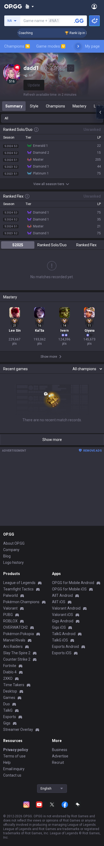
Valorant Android (66, 608)
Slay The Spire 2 (16, 653)
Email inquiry (14, 769)
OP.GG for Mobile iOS (69, 589)
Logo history (13, 562)
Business (59, 750)
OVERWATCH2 (15, 627)
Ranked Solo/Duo (52, 245)
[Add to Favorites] (70, 68)
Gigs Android (62, 621)
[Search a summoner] (79, 20)
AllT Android (62, 595)
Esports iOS (61, 653)
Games (9, 697)
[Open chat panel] (100, 112)
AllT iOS (58, 602)
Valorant (10, 608)
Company (11, 550)
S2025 (17, 245)
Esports (9, 717)
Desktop (10, 691)
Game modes (50, 46)
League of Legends (19, 583)
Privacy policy (15, 750)
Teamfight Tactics (18, 589)
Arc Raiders (13, 646)
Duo (6, 704)
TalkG (8, 710)
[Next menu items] (78, 46)
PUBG (8, 614)
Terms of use (14, 756)
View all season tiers (48, 184)
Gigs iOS (59, 627)
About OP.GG (14, 543)
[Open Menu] (94, 6)
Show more (52, 439)
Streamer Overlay (18, 729)
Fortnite (9, 666)
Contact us (12, 775)
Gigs (6, 723)
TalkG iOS (60, 640)
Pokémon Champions (21, 602)
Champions (16, 46)
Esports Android (65, 646)
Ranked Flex (86, 245)
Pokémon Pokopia (18, 634)
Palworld (10, 595)
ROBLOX (10, 621)
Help (7, 762)
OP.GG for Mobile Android (73, 583)
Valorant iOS (62, 614)
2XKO (8, 678)
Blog (7, 556)
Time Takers (13, 685)
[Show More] (29, 6)
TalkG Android (63, 634)
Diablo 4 (10, 672)
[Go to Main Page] (13, 6)
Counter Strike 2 (16, 659)
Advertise (60, 756)
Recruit (58, 762)
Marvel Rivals (14, 640)
